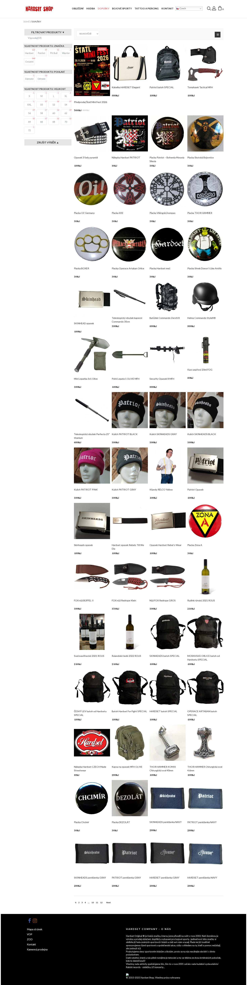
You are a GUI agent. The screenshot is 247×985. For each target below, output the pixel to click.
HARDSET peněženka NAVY (202, 877)
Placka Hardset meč (160, 268)
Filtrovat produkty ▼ (48, 32)
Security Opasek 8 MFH (162, 378)
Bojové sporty (122, 8)
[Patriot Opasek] (205, 465)
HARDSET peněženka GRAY (164, 877)
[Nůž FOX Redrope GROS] (168, 576)
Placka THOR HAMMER (199, 212)
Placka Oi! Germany (84, 212)
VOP (29, 934)
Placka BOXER (81, 268)
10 (92, 902)
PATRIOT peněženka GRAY (126, 877)
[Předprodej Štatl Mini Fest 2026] (92, 70)
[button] (220, 8)
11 (97, 902)
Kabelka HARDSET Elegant (126, 87)
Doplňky (103, 8)
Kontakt (167, 8)
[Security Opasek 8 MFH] (168, 355)
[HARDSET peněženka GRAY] (168, 854)
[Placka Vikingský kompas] (168, 189)
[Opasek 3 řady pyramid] (92, 133)
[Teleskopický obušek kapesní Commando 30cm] (130, 297)
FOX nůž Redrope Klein (124, 600)
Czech (182, 8)
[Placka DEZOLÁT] (130, 798)
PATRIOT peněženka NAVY (202, 822)
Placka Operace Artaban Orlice (128, 268)
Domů (27, 21)
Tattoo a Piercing (147, 8)
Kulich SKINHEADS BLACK (201, 434)
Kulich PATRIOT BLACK (124, 434)
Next (108, 902)
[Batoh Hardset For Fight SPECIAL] (130, 687)
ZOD (30, 939)
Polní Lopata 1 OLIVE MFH (125, 378)
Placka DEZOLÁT (121, 822)
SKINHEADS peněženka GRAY (90, 877)
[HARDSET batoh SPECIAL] (168, 687)
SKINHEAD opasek (84, 323)
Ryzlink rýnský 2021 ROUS (201, 600)
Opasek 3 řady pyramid (86, 157)
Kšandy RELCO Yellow (161, 489)
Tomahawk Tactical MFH (200, 87)
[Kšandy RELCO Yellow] (168, 465)
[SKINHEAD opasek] (92, 299)
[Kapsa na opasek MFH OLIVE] (130, 743)
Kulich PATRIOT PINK (86, 489)
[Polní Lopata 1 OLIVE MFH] (130, 355)
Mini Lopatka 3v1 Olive (86, 378)
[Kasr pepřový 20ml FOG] (205, 350)
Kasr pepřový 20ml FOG (199, 369)
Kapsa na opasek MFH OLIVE (127, 766)
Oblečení (78, 8)
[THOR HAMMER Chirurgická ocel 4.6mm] (205, 743)
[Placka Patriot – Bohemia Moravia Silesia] (168, 133)
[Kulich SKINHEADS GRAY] (168, 410)
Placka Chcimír (81, 822)
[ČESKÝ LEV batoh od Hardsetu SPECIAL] (92, 687)
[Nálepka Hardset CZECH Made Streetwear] (92, 743)
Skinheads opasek (83, 545)
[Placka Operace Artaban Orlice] (130, 244)
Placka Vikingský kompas (162, 212)
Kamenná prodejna (37, 949)
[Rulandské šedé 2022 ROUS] (130, 632)
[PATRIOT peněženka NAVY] (205, 798)
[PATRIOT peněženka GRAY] (130, 854)
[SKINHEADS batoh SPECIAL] (168, 632)
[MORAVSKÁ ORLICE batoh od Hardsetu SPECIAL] (205, 632)
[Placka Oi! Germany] (92, 189)
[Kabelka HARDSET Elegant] (130, 63)
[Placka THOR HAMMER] (205, 189)
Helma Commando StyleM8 (201, 317)
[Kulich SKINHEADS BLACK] (205, 410)
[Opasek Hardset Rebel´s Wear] (168, 521)
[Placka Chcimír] (92, 798)
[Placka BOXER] (92, 244)
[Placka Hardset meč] (168, 244)
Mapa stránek (34, 929)
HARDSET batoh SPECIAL (163, 711)
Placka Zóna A (194, 545)
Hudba (90, 8)
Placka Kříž (117, 212)
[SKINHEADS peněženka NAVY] (168, 798)
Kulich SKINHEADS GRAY (163, 434)
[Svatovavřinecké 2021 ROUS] (92, 632)
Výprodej (35, 37)
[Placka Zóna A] (205, 521)
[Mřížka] (218, 35)
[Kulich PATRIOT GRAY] (130, 465)
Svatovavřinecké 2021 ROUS (89, 655)
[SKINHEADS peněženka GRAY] (92, 854)
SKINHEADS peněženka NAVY (166, 822)
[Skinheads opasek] (92, 521)
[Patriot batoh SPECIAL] (168, 63)
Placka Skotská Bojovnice (200, 157)
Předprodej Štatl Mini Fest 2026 (90, 102)
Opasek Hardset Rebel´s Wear (165, 545)
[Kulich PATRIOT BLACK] (130, 410)
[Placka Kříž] (130, 189)
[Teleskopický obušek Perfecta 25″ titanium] (92, 410)
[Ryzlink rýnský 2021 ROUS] (205, 576)
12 (101, 902)
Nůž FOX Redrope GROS (163, 600)
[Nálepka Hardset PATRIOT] (130, 133)
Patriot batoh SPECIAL (162, 87)
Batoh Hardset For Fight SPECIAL (129, 711)
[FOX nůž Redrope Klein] (130, 576)
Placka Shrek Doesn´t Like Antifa (204, 268)
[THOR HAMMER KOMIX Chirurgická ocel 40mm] (168, 743)
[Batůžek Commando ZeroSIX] (168, 297)
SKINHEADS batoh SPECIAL (165, 655)
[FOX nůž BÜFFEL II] (92, 576)
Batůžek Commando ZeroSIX (165, 317)
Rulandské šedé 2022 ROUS (126, 655)
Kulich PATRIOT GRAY (124, 489)
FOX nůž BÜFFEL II (84, 600)
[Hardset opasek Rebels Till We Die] (130, 521)
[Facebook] (29, 920)
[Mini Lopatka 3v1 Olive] (92, 355)
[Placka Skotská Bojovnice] (205, 133)
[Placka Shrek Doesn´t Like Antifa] (205, 244)
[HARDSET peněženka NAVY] (205, 854)
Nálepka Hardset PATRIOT (126, 157)
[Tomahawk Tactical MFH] (205, 63)
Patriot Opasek (195, 489)
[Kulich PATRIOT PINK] (92, 465)
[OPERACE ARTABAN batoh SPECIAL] (205, 687)
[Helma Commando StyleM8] (205, 297)
